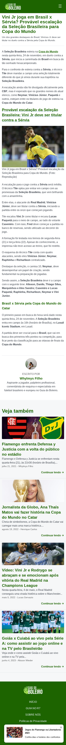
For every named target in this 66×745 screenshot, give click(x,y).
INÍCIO (33, 702)
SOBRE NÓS (33, 714)
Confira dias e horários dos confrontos (42, 737)
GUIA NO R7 (33, 708)
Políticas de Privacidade (33, 721)
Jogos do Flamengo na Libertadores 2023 (43, 731)
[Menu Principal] (60, 7)
